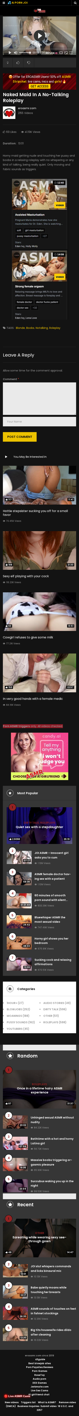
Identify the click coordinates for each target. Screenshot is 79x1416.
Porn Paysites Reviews (39, 1367)
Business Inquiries (28, 1406)
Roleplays (47, 823)
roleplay (54, 328)
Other (47, 1016)
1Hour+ (12, 1003)
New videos (12, 1402)
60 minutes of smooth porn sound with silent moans (50, 899)
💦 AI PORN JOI (18, 3)
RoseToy (39, 1375)
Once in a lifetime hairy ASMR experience (39, 1090)
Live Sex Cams (39, 1390)
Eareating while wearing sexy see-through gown (39, 1239)
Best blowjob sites (39, 1363)
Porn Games (39, 1371)
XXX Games (39, 1382)
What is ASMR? (47, 1402)
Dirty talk (31, 823)
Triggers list (28, 1402)
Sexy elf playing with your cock (26, 576)
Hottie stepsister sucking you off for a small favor (35, 513)
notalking (42, 328)
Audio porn (39, 1378)
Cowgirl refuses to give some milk (28, 637)
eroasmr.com (27, 108)
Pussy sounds (17, 1022)
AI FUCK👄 (51, 53)
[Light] (7, 62)
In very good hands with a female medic (33, 699)
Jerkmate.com (40, 1386)
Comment (11, 379)
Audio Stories (53, 1003)
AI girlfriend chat (38, 1394)
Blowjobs (14, 1009)
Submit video (48, 1406)
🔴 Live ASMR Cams (17, 1396)
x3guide (40, 1359)
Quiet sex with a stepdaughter (39, 827)
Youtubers (15, 1029)
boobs (30, 328)
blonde (20, 328)
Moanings (14, 1016)
